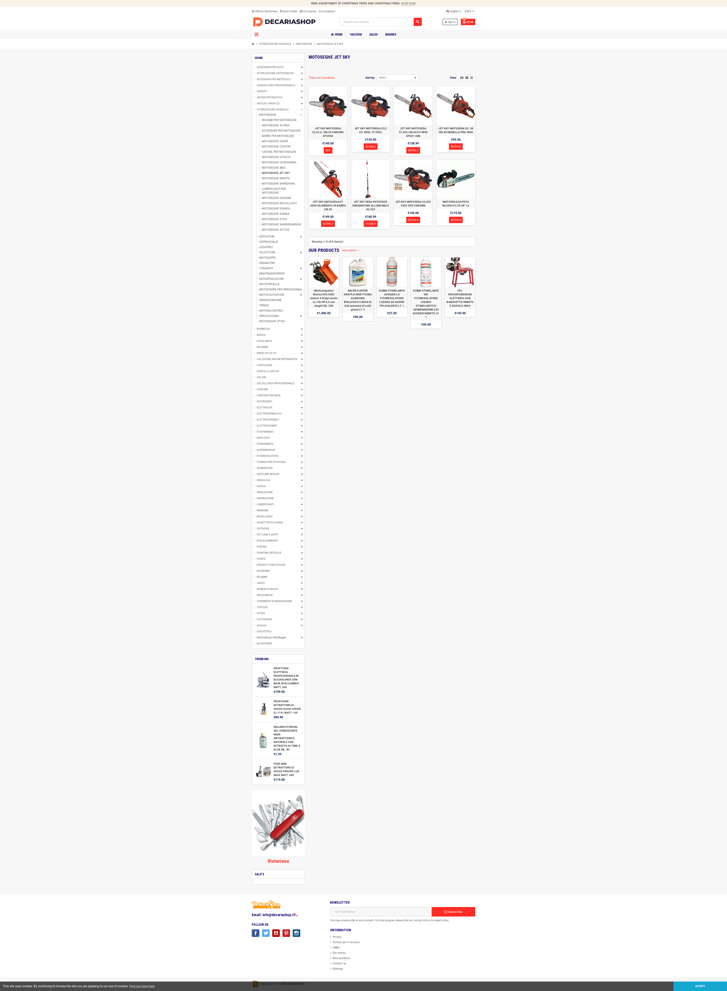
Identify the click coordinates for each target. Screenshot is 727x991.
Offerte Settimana (264, 11)
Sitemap (337, 968)
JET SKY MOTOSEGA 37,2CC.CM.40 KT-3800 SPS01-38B (413, 132)
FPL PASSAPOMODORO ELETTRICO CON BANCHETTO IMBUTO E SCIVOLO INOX (459, 298)
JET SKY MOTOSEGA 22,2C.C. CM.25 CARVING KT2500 (328, 132)
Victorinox (278, 861)
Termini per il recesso (346, 942)
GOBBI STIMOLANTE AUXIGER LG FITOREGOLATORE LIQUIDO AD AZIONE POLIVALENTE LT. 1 (392, 298)
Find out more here (141, 986)
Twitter (266, 933)
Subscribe (455, 912)
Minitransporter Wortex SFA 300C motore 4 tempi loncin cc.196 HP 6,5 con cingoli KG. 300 (324, 298)
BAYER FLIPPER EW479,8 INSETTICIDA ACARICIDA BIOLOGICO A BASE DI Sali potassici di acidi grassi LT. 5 (358, 300)
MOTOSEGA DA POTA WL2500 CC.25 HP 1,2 (455, 203)
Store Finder (288, 11)
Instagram (296, 933)
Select (382, 77)
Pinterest (286, 933)
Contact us (339, 963)
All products (350, 250)
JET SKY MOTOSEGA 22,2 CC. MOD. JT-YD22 (371, 130)
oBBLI (336, 947)
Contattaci (328, 11)
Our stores (339, 953)
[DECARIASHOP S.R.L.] (285, 21)
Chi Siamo (309, 11)
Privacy (337, 937)
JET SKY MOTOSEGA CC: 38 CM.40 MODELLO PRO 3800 (455, 130)
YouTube (276, 933)
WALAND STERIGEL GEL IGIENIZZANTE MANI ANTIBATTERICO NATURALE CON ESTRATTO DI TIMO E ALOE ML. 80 (287, 738)
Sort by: (370, 77)
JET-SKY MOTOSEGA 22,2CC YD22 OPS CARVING (413, 203)
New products (341, 958)
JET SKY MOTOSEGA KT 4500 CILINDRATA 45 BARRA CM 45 (328, 205)
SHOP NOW (408, 3)
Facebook (255, 933)
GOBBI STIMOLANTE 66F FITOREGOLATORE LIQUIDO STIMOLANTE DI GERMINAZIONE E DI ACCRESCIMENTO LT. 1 (426, 304)
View (453, 77)
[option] (324, 293)
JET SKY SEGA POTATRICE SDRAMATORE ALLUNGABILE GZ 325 (370, 205)
